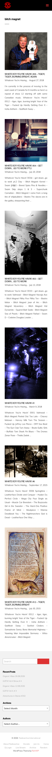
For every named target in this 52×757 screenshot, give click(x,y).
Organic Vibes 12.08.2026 (14, 686)
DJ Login (8, 748)
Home (46, 744)
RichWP (35, 751)
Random (43, 748)
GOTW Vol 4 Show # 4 (12, 681)
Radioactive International (29, 738)
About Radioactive (11, 744)
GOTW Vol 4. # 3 (10, 691)
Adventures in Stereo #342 (14, 696)
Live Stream (21, 748)
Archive (33, 748)
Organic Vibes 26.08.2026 (14, 676)
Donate (26, 744)
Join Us (37, 744)
